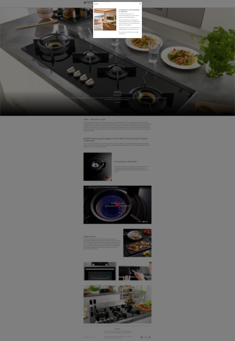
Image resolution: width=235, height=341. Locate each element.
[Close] (140, 3)
